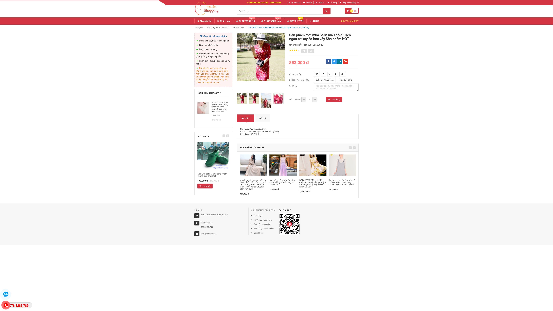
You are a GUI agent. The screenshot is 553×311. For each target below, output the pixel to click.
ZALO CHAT (285, 210)
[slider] (294, 50)
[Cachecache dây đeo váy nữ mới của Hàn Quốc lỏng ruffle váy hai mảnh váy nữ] (342, 165)
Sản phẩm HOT (238, 27)
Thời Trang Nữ (246, 20)
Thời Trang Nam (272, 20)
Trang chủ (205, 21)
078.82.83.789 (207, 227)
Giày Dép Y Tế (296, 20)
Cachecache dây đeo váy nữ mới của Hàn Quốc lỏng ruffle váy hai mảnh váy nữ (342, 182)
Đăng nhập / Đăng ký (350, 2)
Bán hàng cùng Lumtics (264, 228)
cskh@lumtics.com (209, 233)
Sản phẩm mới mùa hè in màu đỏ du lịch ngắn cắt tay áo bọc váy (279, 27)
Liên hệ (315, 21)
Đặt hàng (335, 99)
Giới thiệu (258, 215)
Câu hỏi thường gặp (262, 224)
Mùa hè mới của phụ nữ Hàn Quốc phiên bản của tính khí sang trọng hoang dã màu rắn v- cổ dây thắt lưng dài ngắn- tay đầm (253, 184)
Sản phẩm (224, 21)
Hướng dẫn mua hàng (263, 219)
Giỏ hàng (333, 2)
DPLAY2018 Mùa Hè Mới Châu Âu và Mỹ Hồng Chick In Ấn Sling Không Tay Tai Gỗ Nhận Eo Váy (312, 183)
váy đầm (225, 27)
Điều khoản (258, 232)
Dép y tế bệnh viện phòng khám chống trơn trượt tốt (212, 174)
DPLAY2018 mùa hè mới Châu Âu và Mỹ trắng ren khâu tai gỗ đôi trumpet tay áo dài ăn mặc (220, 106)
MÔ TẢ (262, 118)
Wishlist (309, 2)
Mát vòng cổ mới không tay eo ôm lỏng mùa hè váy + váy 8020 (282, 182)
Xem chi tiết (205, 186)
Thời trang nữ (212, 27)
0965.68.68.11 (207, 222)
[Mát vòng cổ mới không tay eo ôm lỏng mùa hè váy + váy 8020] (283, 165)
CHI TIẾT (245, 118)
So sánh (321, 2)
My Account (295, 2)
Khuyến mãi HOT (350, 21)
